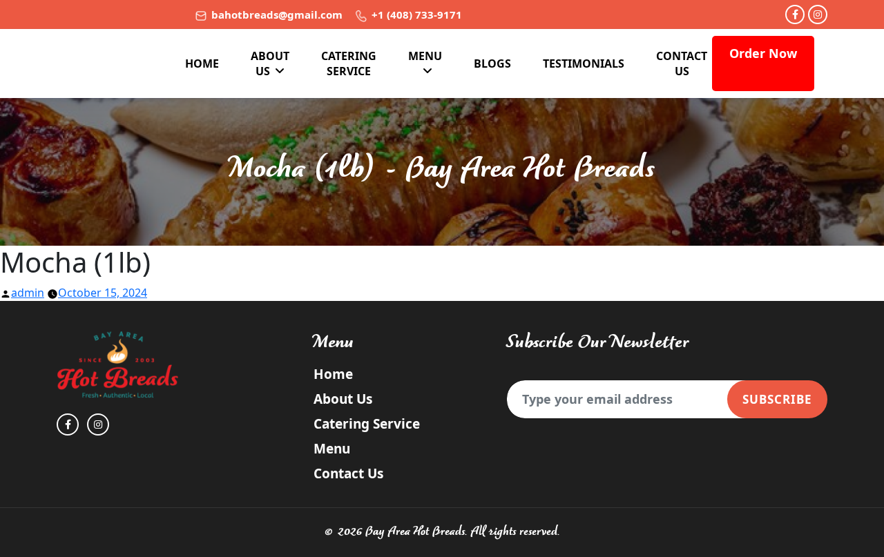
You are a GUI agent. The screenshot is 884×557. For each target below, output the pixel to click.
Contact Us (681, 63)
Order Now (763, 53)
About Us (270, 63)
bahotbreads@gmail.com (276, 14)
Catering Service (348, 63)
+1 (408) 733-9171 (415, 14)
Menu (425, 55)
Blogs (492, 63)
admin (27, 292)
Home (202, 63)
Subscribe (777, 399)
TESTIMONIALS (583, 63)
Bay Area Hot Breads (415, 531)
